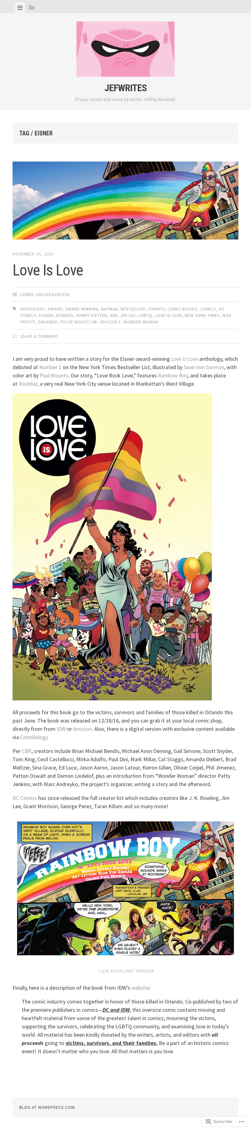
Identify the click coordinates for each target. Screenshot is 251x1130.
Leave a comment (39, 336)
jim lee (128, 315)
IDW (114, 315)
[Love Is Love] (125, 202)
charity (156, 309)
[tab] (20, 7)
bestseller (133, 309)
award (55, 309)
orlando (48, 322)
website (140, 987)
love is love (168, 315)
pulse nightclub (78, 322)
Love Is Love (48, 270)
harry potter (91, 315)
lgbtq (145, 315)
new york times (202, 315)
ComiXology (33, 737)
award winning (82, 309)
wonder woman (140, 322)
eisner (46, 315)
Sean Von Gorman (204, 367)
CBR (27, 750)
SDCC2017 (110, 322)
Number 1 (51, 367)
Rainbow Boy (173, 375)
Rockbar (28, 383)
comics (208, 309)
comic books (182, 309)
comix (26, 294)
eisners (64, 315)
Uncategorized (53, 294)
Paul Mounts (54, 375)
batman (109, 309)
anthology (32, 309)
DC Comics (25, 797)
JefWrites (125, 88)
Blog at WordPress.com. (47, 1107)
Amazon (82, 728)
